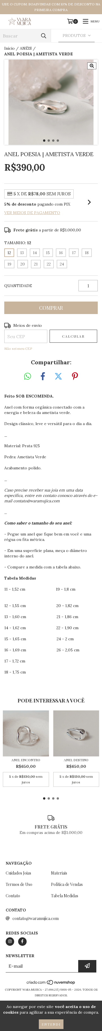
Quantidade (18, 285)
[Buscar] (43, 35)
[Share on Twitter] (58, 376)
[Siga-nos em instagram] (10, 941)
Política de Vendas (67, 884)
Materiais (59, 873)
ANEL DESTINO (76, 760)
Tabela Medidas (64, 895)
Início (9, 48)
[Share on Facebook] (42, 376)
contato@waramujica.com (35, 918)
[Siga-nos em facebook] (22, 941)
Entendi (51, 1024)
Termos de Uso (19, 884)
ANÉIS (26, 48)
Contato (13, 895)
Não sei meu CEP (18, 348)
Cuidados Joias (18, 873)
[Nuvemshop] (51, 984)
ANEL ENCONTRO (25, 760)
